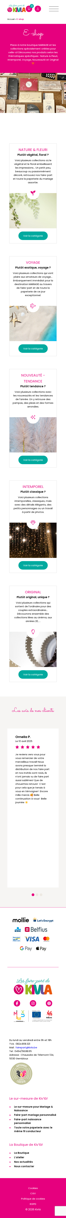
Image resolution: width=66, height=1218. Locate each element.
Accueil (11, 19)
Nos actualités (23, 1162)
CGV (33, 1193)
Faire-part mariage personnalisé (35, 1115)
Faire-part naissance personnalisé (27, 1121)
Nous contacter (24, 1166)
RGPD (33, 1204)
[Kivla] (16, 8)
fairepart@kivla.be (26, 1047)
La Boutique (21, 1153)
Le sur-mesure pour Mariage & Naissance (33, 1108)
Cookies (33, 1188)
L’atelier (19, 1157)
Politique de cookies (33, 1198)
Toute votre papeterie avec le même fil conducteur (33, 1129)
